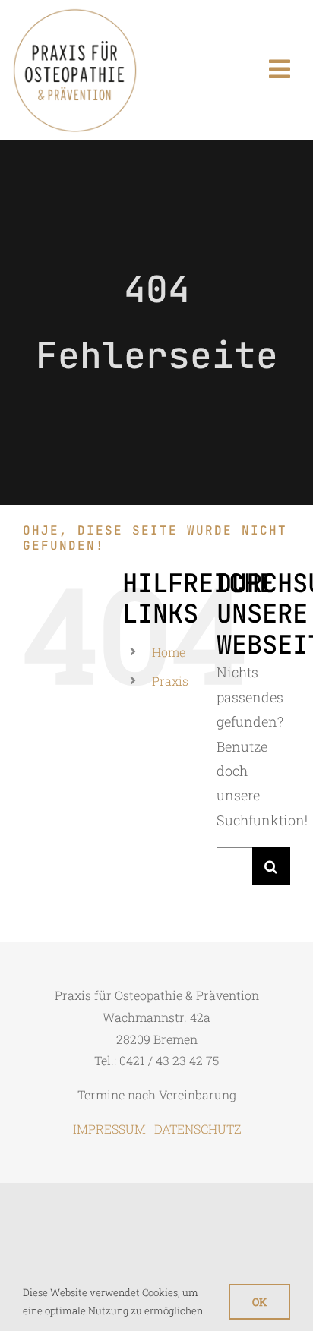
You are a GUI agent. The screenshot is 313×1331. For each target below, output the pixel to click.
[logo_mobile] (75, 14)
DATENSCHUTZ (197, 1129)
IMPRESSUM (109, 1129)
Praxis (170, 681)
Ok (259, 1302)
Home (168, 652)
